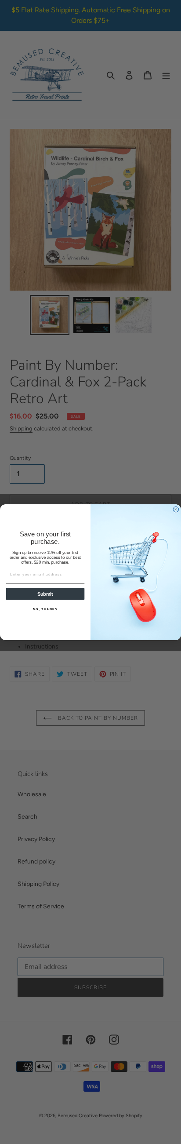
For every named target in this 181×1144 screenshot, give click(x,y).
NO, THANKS (45, 609)
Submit (45, 594)
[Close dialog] (176, 509)
